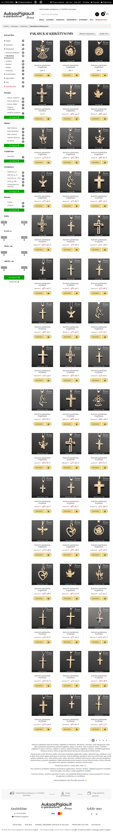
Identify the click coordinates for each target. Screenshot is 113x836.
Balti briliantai (15, 128)
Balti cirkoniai (15, 134)
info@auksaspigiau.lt (24, 2)
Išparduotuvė (100, 20)
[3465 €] (24, 224)
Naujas (15, 202)
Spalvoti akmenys (15, 137)
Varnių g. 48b (15, 181)
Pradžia (6, 26)
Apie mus (69, 2)
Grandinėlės (71, 20)
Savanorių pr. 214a (15, 178)
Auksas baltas (15, 104)
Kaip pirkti (77, 2)
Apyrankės (83, 20)
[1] (4, 270)
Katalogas (14, 26)
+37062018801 (8, 2)
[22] (24, 240)
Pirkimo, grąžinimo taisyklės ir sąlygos (52, 825)
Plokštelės (15, 71)
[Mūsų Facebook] (35, 2)
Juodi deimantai (15, 131)
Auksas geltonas (15, 101)
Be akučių (15, 141)
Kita (91, 20)
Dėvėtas (15, 205)
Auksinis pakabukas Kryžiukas (42, 110)
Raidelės (15, 64)
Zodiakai (15, 61)
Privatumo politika (80, 825)
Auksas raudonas (15, 98)
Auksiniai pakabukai (15, 53)
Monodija (15, 156)
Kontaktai (86, 2)
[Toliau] (109, 740)
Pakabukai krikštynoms (14, 57)
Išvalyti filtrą (13, 282)
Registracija (107, 2)
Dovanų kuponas (58, 2)
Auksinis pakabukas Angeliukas (42, 66)
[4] (24, 255)
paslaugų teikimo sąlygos (101, 830)
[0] (4, 240)
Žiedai (41, 20)
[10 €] (4, 224)
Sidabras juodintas (15, 112)
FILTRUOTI (13, 117)
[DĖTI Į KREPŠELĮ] (48, 75)
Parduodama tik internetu (15, 185)
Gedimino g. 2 (15, 172)
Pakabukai (60, 20)
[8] (24, 270)
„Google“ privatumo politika (81, 830)
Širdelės (15, 67)
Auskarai (50, 20)
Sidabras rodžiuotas (15, 108)
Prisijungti (95, 2)
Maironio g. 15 (15, 175)
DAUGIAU (39, 75)
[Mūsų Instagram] (40, 2)
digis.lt (35, 830)
